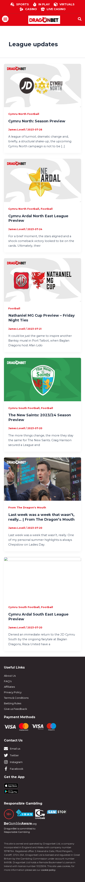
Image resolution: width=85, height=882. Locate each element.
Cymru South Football (24, 408)
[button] (5, 19)
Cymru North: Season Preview (36, 121)
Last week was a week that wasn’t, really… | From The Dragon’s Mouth (41, 517)
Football (47, 208)
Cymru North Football (23, 113)
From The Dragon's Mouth (27, 507)
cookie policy (48, 869)
